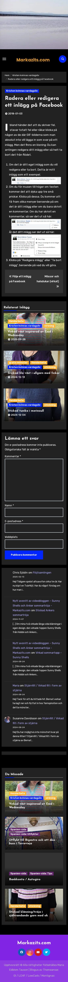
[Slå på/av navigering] (4, 59)
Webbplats (11, 537)
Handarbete (16, 321)
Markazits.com (33, 60)
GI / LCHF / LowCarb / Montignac (34, 975)
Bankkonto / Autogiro (24, 879)
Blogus (34, 969)
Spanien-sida (18, 829)
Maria (16, 685)
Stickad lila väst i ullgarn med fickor (34, 373)
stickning (50, 367)
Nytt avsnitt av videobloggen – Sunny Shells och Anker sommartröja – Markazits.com (36, 605)
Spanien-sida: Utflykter (24, 834)
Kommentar (13, 456)
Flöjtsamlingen (42, 572)
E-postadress (14, 521)
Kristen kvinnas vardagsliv (22, 90)
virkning (49, 325)
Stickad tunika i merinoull (26, 410)
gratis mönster (18, 362)
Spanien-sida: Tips (41, 873)
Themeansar (50, 969)
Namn (9, 505)
